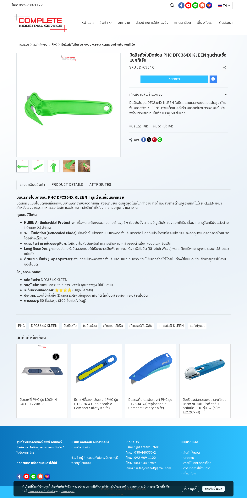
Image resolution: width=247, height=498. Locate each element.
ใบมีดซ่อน (90, 326)
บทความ (188, 458)
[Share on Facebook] (143, 139)
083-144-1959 (145, 463)
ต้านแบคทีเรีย (113, 326)
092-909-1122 (31, 5)
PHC (54, 44)
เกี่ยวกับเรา (190, 473)
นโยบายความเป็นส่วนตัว (41, 491)
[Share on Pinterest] (154, 139)
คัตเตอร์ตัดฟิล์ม (140, 326)
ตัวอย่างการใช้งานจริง (196, 468)
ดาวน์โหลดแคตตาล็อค (197, 463)
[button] (172, 5)
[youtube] (188, 5)
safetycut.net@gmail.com (153, 468)
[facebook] (181, 5)
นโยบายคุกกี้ (67, 491)
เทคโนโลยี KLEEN (171, 326)
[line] (195, 5)
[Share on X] (149, 139)
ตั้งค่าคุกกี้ (190, 488)
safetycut (197, 326)
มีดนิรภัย (70, 326)
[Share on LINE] (159, 139)
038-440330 (143, 452)
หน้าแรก (24, 44)
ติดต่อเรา (174, 79)
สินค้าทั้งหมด (40, 44)
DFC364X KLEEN (44, 326)
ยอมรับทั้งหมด (213, 488)
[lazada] (209, 5)
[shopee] (202, 5)
